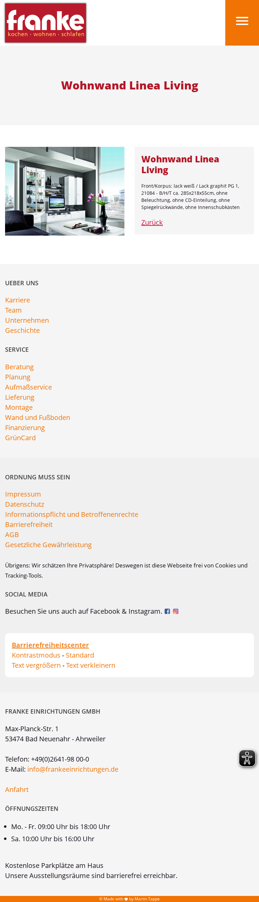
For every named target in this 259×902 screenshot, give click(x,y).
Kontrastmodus (36, 655)
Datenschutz (24, 504)
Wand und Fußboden (37, 417)
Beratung (19, 366)
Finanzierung (25, 427)
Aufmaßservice (28, 387)
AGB (12, 534)
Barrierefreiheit (29, 524)
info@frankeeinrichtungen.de (72, 769)
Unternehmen (27, 320)
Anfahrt (17, 789)
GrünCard (20, 437)
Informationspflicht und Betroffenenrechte (71, 514)
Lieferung (19, 397)
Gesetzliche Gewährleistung (48, 544)
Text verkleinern (90, 665)
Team (13, 310)
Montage (19, 407)
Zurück (152, 222)
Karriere (17, 299)
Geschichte (22, 330)
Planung (17, 376)
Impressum (23, 494)
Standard (80, 655)
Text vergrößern (36, 665)
